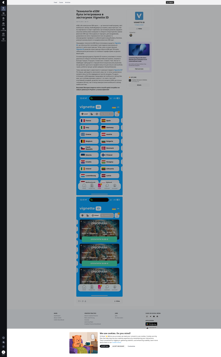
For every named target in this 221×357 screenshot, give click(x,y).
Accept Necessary (118, 346)
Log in (171, 2)
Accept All (104, 346)
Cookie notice (116, 342)
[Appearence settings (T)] (3, 346)
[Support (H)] (3, 337)
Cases (61, 2)
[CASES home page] (3, 2)
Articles (67, 2)
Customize (131, 346)
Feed (55, 2)
